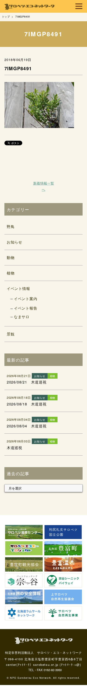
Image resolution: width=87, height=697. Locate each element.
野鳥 (11, 226)
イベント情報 (18, 288)
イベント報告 (25, 308)
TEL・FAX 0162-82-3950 (45, 670)
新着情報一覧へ (43, 186)
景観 (11, 334)
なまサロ (21, 316)
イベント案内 (25, 298)
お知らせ (14, 242)
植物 (11, 273)
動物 (11, 257)
